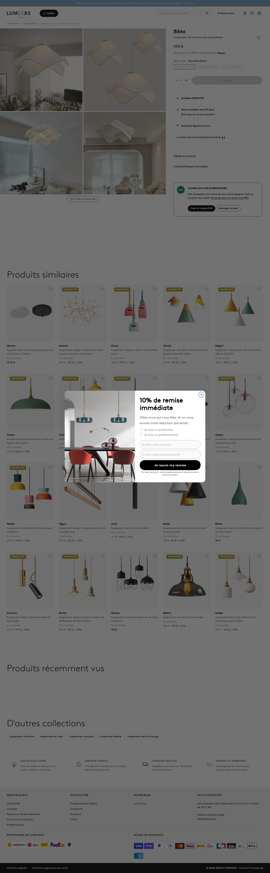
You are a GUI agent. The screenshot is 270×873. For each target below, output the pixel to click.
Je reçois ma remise (170, 465)
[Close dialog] (201, 394)
